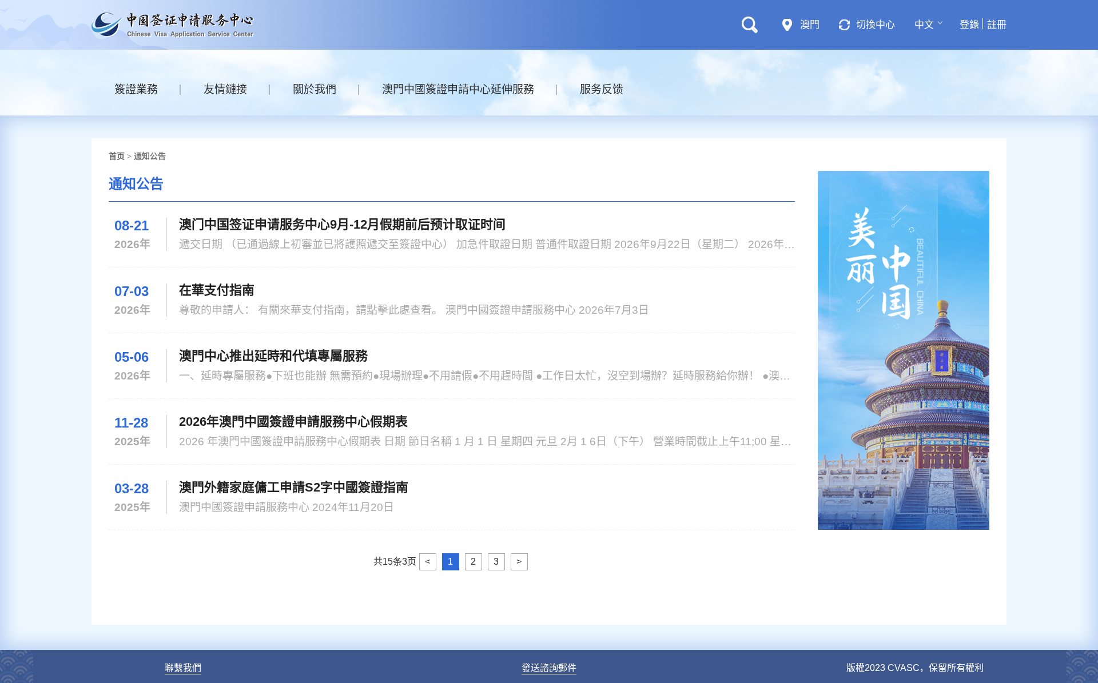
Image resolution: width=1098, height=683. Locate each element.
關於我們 (314, 89)
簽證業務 (136, 89)
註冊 (996, 24)
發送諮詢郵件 (549, 668)
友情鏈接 (225, 89)
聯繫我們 (183, 668)
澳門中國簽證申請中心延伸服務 (458, 89)
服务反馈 (601, 89)
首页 (117, 156)
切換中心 (875, 24)
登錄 (969, 24)
